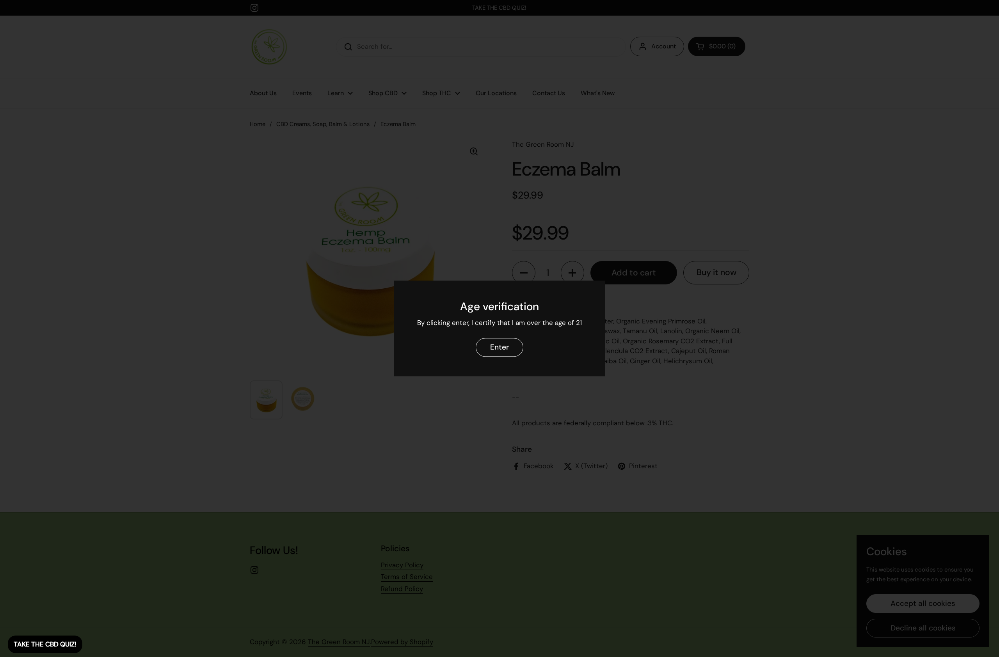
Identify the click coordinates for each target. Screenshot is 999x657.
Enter (499, 347)
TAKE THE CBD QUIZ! (45, 644)
